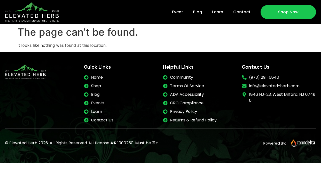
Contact (242, 12)
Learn (217, 12)
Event (177, 12)
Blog (197, 12)
